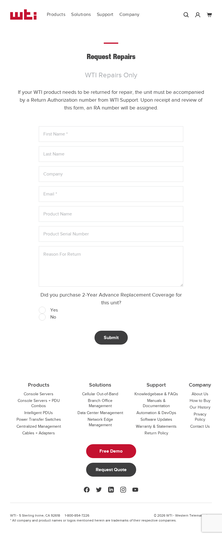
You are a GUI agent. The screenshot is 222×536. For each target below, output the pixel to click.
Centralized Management (38, 426)
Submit (111, 337)
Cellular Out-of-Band (100, 394)
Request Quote (111, 469)
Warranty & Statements (156, 426)
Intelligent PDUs (38, 413)
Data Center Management (100, 413)
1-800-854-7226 (77, 515)
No (53, 317)
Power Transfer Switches (38, 419)
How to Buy (200, 400)
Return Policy (156, 433)
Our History (200, 407)
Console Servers (38, 394)
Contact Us (200, 426)
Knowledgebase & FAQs (156, 394)
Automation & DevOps (156, 413)
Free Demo (111, 451)
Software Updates (156, 419)
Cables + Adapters (38, 433)
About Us (200, 394)
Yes (54, 310)
